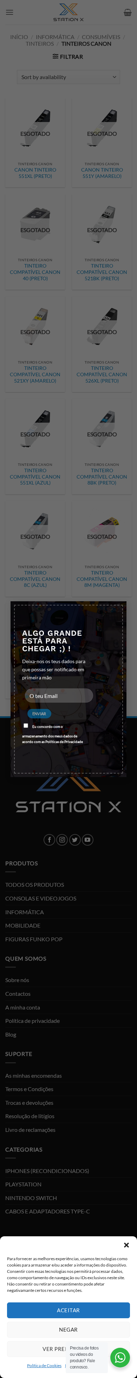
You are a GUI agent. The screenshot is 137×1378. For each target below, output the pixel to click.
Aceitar (68, 1310)
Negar (68, 1329)
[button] (126, 1245)
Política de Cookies (44, 1365)
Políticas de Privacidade (64, 741)
